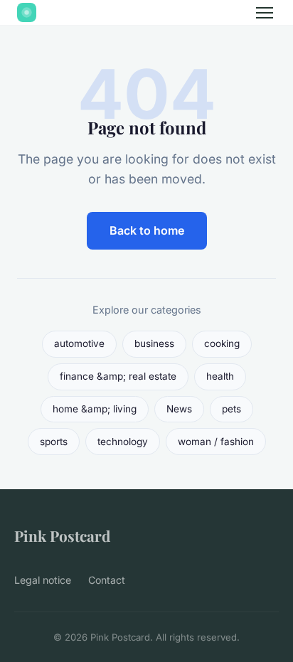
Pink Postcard (62, 535)
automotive (79, 343)
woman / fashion (216, 441)
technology (122, 441)
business (154, 343)
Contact (106, 580)
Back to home (147, 230)
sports (54, 441)
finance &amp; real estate (118, 376)
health (220, 376)
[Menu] (264, 12)
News (179, 409)
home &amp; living (95, 409)
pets (231, 409)
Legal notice (42, 580)
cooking (222, 343)
